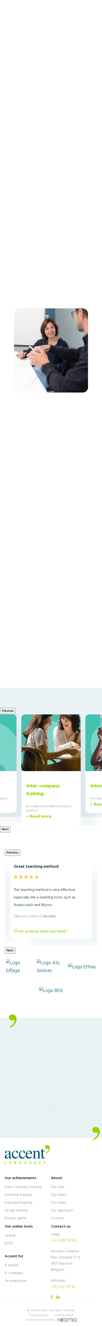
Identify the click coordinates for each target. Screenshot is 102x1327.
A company (14, 1273)
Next (96, 215)
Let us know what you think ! (43, 931)
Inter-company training (23, 1187)
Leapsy (10, 1236)
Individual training (18, 1203)
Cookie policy (64, 1315)
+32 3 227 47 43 (63, 1287)
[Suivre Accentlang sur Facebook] (52, 1299)
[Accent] (19, 20)
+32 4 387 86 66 (64, 1240)
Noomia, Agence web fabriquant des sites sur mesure (67, 1320)
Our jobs (57, 1187)
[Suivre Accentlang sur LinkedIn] (58, 1299)
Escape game (15, 1218)
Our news (58, 1195)
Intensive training (18, 1195)
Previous (8, 215)
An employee (16, 1281)
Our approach (62, 1210)
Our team (58, 1203)
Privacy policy (38, 1315)
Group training (16, 1210)
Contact (57, 1218)
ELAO (9, 1243)
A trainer (12, 1265)
